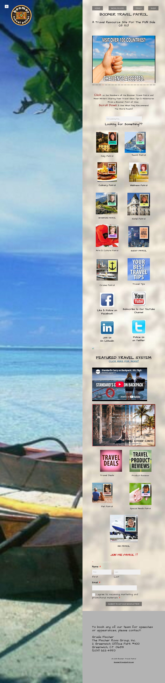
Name (96, 566)
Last (116, 576)
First (95, 576)
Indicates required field (101, 562)
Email (96, 582)
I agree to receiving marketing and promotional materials (115, 596)
